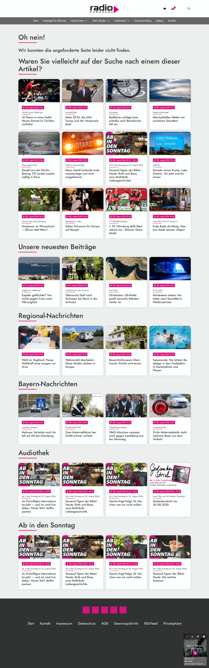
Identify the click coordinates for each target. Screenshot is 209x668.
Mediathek (120, 21)
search (189, 8)
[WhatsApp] (21, 8)
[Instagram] (33, 8)
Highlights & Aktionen (54, 21)
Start (35, 21)
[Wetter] (181, 8)
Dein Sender (99, 21)
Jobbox (159, 21)
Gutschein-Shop (142, 21)
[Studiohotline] (44, 8)
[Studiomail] (38, 8)
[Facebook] (27, 8)
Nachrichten (77, 21)
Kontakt (172, 21)
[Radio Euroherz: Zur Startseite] (104, 8)
